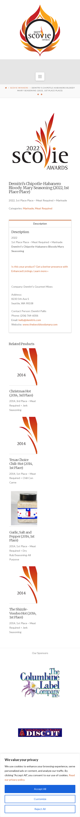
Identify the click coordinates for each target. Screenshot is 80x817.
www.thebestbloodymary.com (40, 324)
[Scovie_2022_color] (40, 141)
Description (40, 223)
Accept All (40, 788)
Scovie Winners (19, 88)
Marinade (28, 208)
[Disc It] (40, 733)
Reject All (40, 809)
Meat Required (43, 208)
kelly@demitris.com (30, 320)
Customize (40, 798)
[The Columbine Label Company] (40, 684)
